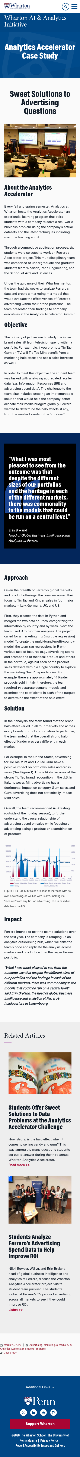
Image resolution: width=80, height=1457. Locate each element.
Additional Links (38, 1387)
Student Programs (35, 1349)
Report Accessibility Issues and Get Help (40, 1446)
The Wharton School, (33, 1435)
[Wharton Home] (17, 6)
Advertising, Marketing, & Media (47, 1345)
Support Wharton (40, 1424)
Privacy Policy (49, 1440)
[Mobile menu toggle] (74, 7)
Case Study (10, 1353)
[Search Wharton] (65, 6)
